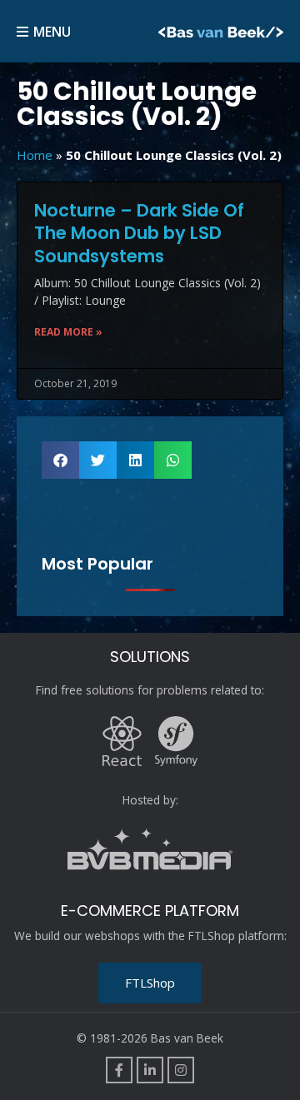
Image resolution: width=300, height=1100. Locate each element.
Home (34, 155)
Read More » (68, 332)
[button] (60, 460)
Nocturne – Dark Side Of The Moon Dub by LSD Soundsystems (139, 233)
